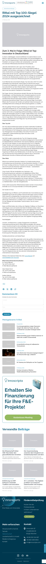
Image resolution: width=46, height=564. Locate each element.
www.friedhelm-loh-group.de (10, 257)
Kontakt (4, 541)
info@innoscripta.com (33, 542)
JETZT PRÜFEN (29, 516)
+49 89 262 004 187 (32, 537)
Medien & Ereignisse (9, 539)
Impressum (19, 561)
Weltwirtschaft (7, 534)
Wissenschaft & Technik (10, 529)
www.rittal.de (28, 256)
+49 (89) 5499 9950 (32, 540)
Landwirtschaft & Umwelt (10, 536)
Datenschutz (26, 561)
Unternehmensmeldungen (9, 8)
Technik (4, 531)
